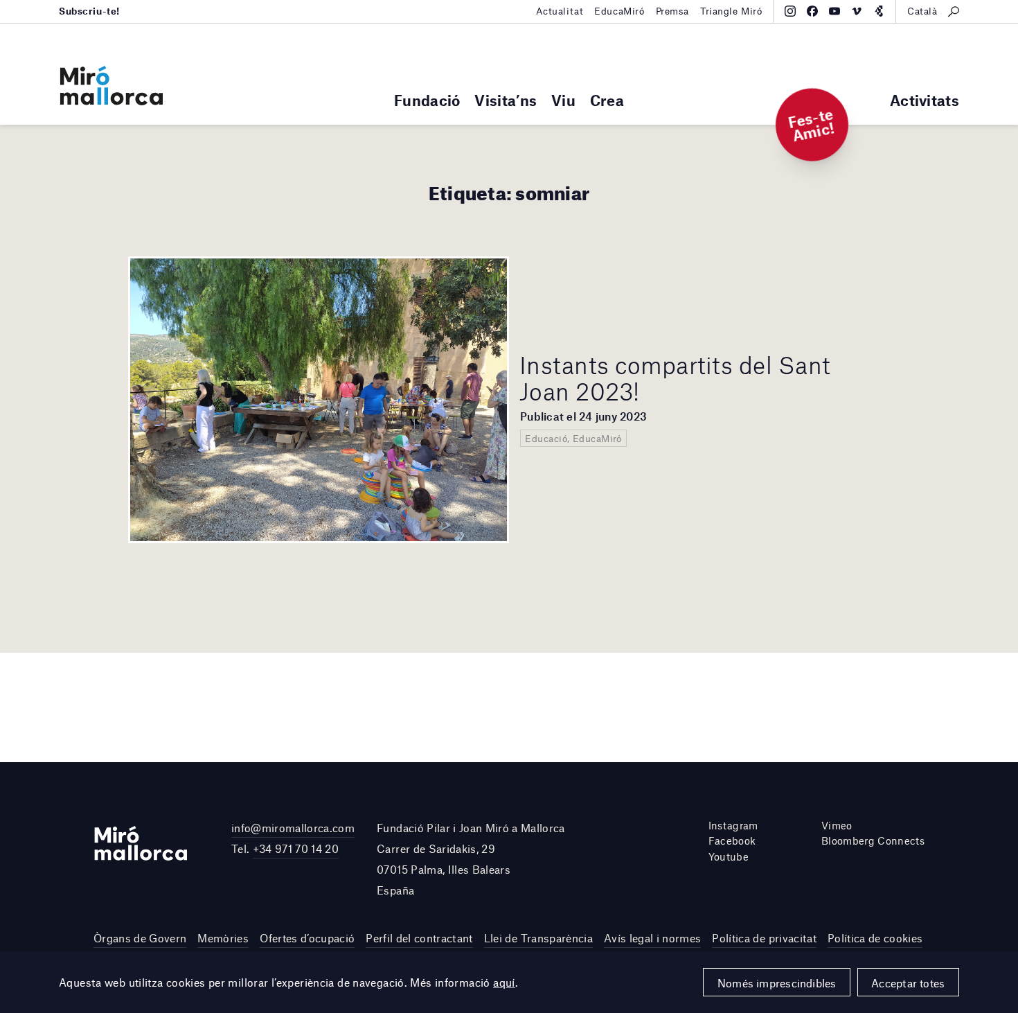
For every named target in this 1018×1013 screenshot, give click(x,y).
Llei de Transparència (538, 937)
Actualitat (560, 11)
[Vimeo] (856, 11)
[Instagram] (790, 11)
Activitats (924, 100)
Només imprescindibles (777, 982)
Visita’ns (505, 100)
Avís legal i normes (652, 937)
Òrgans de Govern (139, 937)
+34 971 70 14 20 (296, 848)
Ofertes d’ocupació (307, 937)
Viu (563, 100)
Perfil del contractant (419, 937)
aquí (504, 982)
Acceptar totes (908, 982)
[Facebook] (812, 11)
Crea (607, 100)
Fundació (427, 100)
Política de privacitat (764, 937)
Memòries (223, 937)
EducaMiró (619, 11)
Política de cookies (875, 937)
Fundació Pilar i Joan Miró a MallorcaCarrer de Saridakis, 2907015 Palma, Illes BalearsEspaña (471, 859)
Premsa (672, 11)
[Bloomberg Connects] (878, 11)
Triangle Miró (731, 11)
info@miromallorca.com (293, 827)
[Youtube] (834, 11)
